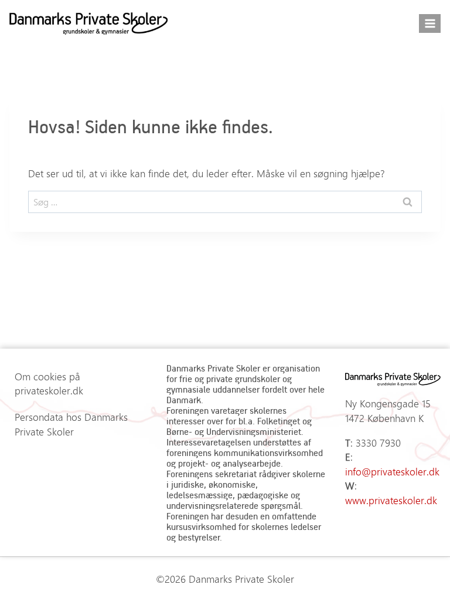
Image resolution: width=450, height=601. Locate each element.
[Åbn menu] (430, 23)
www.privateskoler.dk (391, 500)
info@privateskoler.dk (392, 471)
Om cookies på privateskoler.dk (49, 383)
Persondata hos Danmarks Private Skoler (71, 424)
